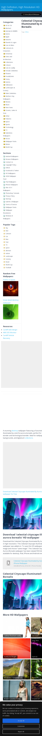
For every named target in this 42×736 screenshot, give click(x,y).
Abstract (8, 28)
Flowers (8, 73)
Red (7, 231)
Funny (8, 79)
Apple (7, 37)
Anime (8, 34)
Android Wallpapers (12, 156)
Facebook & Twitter (12, 170)
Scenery (8, 259)
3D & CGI (9, 25)
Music (7, 105)
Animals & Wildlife (11, 31)
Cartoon (8, 234)
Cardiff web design (10, 330)
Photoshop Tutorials (12, 193)
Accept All (21, 721)
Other (7, 116)
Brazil (7, 262)
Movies (8, 102)
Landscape (9, 256)
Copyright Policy (11, 165)
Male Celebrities (11, 93)
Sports (8, 124)
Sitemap (8, 199)
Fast (7, 242)
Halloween (9, 85)
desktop (15, 431)
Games (8, 82)
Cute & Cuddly (10, 68)
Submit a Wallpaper (12, 202)
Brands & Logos (11, 42)
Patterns (8, 119)
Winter (8, 144)
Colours (8, 65)
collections (29, 438)
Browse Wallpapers (12, 159)
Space (8, 122)
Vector (8, 139)
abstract (8, 250)
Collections (9, 62)
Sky (7, 228)
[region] (21, 718)
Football (8, 267)
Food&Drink (10, 76)
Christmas (9, 54)
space (7, 248)
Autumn (8, 40)
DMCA (8, 168)
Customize (21, 726)
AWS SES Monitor (9, 332)
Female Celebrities (12, 71)
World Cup (9, 147)
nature (8, 253)
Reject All (21, 732)
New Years (9, 107)
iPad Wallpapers (11, 182)
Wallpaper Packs (11, 141)
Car (7, 236)
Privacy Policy (10, 196)
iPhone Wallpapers (12, 185)
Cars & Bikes (10, 45)
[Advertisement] (21, 364)
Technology (9, 127)
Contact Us (9, 162)
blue (7, 239)
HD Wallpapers (10, 173)
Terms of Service (11, 204)
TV (6, 130)
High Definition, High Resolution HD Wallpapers (20, 8)
